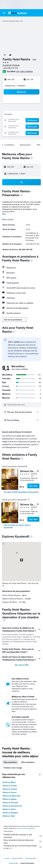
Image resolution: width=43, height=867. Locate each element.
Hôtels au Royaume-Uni (12, 806)
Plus (4, 214)
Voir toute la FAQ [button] (21, 665)
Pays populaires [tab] (10, 762)
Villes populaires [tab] (28, 762)
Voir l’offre (33, 486)
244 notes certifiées (24, 71)
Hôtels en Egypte (10, 799)
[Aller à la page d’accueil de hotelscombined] (17, 13)
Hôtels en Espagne (10, 812)
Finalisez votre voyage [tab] (13, 767)
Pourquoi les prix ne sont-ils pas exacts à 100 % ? (20, 847)
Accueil (7, 858)
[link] (21, 492)
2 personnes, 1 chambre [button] (15, 85)
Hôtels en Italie (9, 816)
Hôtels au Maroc (9, 782)
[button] (4, 13)
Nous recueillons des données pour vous (19, 841)
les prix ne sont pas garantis (25, 828)
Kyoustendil (29, 858)
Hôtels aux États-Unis (11, 795)
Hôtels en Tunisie (10, 785)
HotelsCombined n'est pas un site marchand (18, 836)
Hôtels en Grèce (9, 809)
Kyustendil (12, 863)
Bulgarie (15, 858)
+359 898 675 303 (10, 68)
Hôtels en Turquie (10, 789)
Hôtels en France (9, 792)
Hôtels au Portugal (10, 802)
